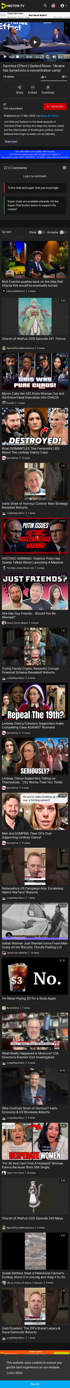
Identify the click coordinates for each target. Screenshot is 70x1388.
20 (48, 57)
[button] (53, 5)
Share (19, 92)
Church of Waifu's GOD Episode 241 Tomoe (34, 339)
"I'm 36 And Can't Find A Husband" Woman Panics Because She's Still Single (32, 1165)
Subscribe (57, 106)
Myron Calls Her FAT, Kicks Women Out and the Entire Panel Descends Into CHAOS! (33, 395)
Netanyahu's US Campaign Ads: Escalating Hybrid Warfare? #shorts (32, 890)
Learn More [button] (15, 1372)
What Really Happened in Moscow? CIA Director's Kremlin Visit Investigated (30, 1055)
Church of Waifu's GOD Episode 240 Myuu (32, 1218)
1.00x (36, 57)
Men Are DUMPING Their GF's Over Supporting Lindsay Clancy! (27, 835)
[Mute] (54, 57)
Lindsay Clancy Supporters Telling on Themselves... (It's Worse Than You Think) (32, 780)
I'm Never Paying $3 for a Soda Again (29, 998)
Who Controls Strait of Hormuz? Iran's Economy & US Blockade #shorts (29, 1110)
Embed (32, 92)
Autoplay (52, 232)
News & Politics (49, 115)
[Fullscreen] (65, 57)
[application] (35, 42)
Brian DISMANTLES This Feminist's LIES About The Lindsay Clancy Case (30, 450)
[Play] (5, 57)
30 (42, 57)
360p (60, 57)
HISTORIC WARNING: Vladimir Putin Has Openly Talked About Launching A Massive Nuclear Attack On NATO (32, 562)
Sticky (33, 232)
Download (48, 92)
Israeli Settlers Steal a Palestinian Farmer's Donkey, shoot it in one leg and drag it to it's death (33, 1277)
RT (5, 104)
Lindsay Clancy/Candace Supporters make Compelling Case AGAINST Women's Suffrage (33, 727)
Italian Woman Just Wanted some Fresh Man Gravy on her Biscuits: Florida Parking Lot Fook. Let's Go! (34, 947)
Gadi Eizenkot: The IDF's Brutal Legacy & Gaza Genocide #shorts (31, 1330)
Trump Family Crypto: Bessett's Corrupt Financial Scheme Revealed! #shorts (30, 670)
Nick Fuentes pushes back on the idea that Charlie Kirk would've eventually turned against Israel (32, 285)
